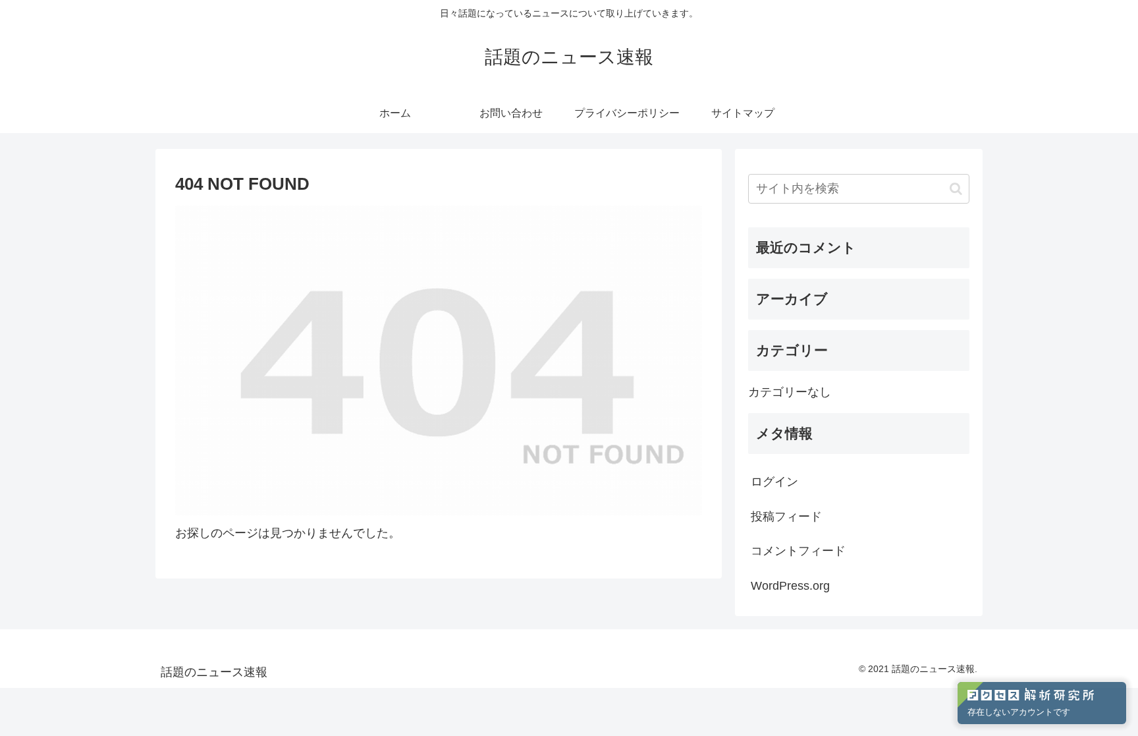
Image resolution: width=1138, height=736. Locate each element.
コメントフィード (798, 550)
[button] (955, 188)
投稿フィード (786, 516)
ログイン (774, 481)
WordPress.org (790, 585)
